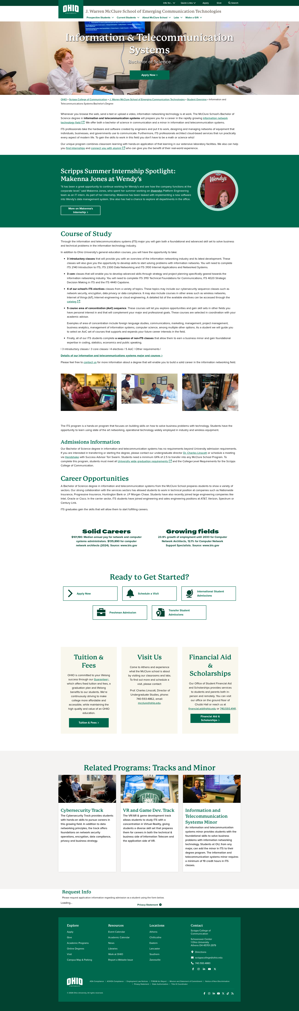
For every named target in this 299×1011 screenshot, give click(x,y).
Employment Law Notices (137, 981)
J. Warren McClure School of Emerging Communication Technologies (153, 11)
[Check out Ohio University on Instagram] (209, 993)
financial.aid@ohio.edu (202, 708)
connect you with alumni (108, 148)
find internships (75, 148)
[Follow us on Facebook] (193, 969)
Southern (154, 954)
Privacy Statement (148, 905)
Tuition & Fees (88, 723)
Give (219, 3)
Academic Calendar (119, 937)
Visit (69, 954)
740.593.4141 (228, 708)
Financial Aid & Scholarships (210, 718)
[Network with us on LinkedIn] (204, 969)
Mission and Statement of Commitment (186, 981)
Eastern (154, 943)
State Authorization (160, 984)
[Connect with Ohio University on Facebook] (204, 993)
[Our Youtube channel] (209, 969)
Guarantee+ (101, 679)
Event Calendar (116, 931)
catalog (73, 301)
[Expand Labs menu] (181, 17)
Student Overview (197, 99)
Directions (200, 951)
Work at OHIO (115, 954)
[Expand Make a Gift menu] (201, 17)
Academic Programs (78, 943)
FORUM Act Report (159, 981)
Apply (206, 3)
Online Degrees (75, 948)
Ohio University (80, 992)
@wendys (156, 191)
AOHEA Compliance (115, 981)
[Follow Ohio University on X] (223, 993)
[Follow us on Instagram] (198, 969)
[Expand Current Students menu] (138, 17)
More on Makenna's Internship (80, 210)
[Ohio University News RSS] (232, 993)
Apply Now (148, 75)
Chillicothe (155, 937)
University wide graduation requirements (145, 461)
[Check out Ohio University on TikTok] (228, 993)
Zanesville (155, 959)
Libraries (112, 948)
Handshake (72, 457)
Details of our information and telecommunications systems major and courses (110, 356)
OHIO (64, 99)
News (111, 943)
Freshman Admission (122, 613)
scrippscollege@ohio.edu (209, 957)
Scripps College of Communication (88, 99)
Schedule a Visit (148, 594)
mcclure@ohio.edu (149, 703)
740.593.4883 (202, 963)
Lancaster (155, 948)
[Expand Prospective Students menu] (112, 17)
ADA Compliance (97, 981)
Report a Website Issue (120, 959)
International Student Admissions (210, 593)
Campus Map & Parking (79, 959)
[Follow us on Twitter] (215, 969)
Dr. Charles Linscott (195, 453)
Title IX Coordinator (179, 984)
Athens (153, 931)
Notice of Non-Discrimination (217, 981)
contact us (90, 362)
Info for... (168, 3)
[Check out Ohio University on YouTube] (218, 993)
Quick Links (187, 3)
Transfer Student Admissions (179, 612)
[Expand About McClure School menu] (169, 17)
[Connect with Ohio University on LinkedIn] (214, 993)
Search (234, 3)
